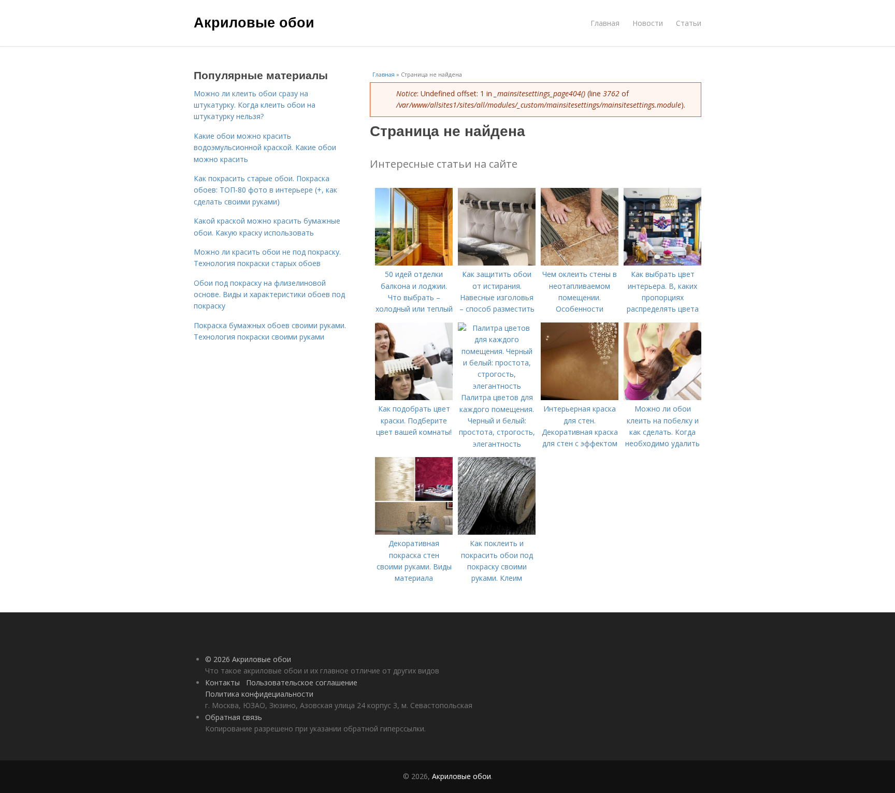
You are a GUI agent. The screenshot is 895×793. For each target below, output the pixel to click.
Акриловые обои (254, 22)
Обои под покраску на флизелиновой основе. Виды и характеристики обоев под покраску (269, 294)
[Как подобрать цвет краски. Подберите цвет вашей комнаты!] (414, 397)
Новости (647, 23)
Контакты (222, 682)
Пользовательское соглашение (301, 682)
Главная (604, 23)
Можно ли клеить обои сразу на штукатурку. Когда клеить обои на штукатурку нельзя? (254, 105)
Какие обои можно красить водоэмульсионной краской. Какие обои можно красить (265, 147)
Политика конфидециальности (259, 694)
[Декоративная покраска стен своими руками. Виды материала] (414, 532)
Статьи (688, 23)
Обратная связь (233, 717)
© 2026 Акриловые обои (248, 659)
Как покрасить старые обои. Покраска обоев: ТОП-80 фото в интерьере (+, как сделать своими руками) (265, 190)
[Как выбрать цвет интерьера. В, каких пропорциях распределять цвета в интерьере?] (662, 263)
